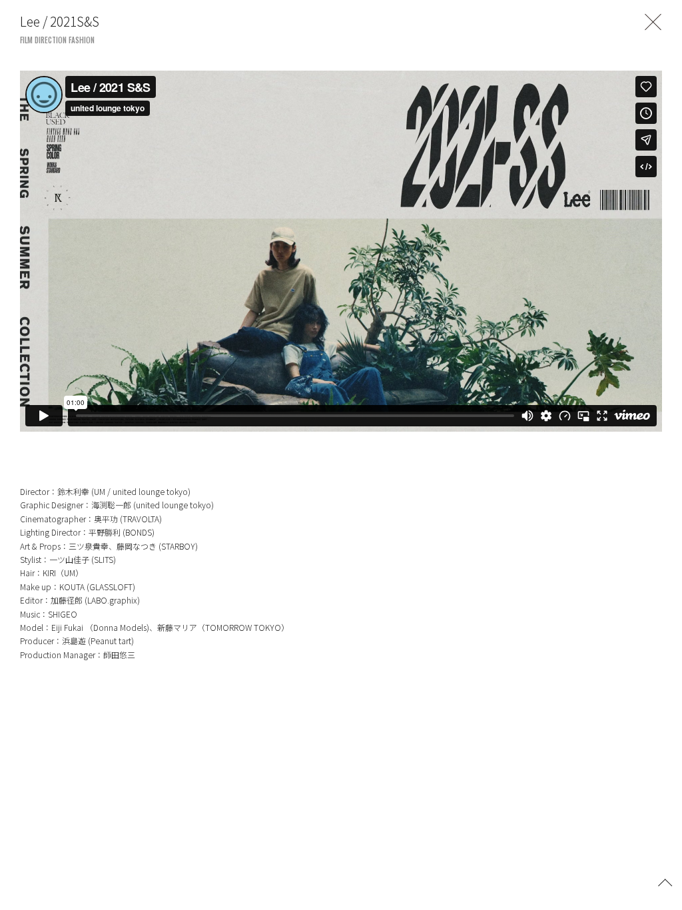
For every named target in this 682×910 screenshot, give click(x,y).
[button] (665, 881)
